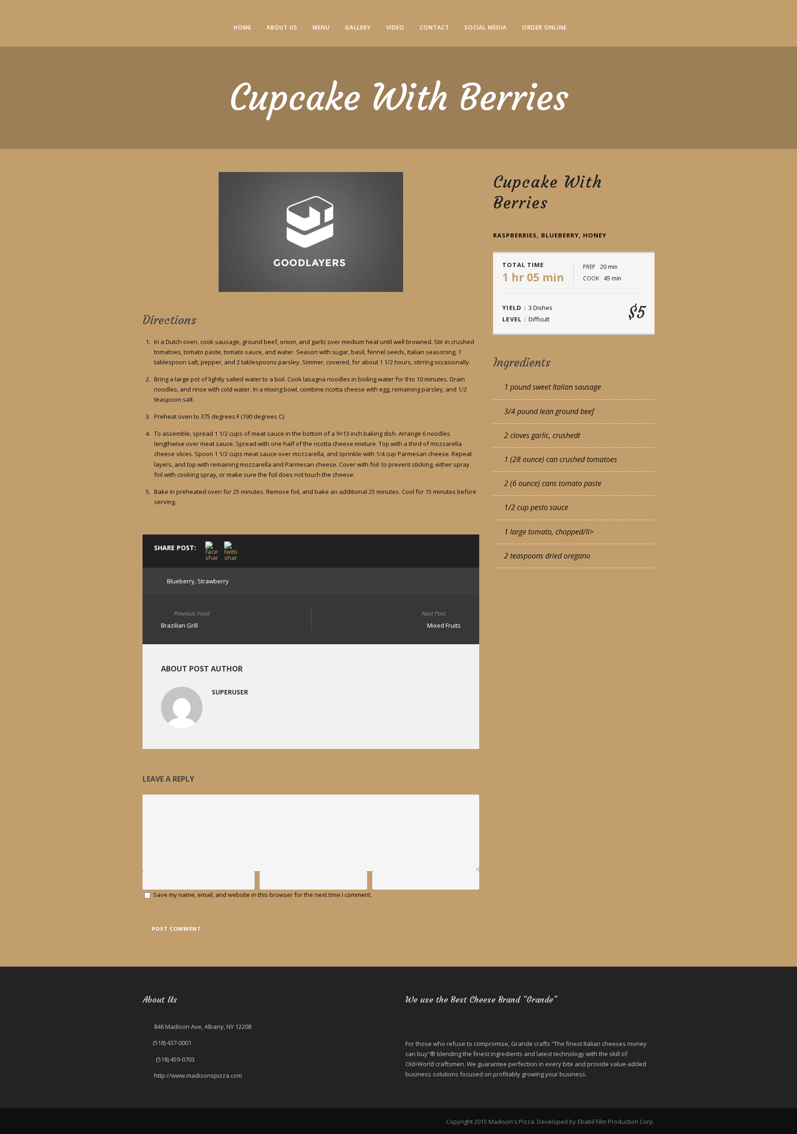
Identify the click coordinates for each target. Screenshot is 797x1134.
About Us (282, 27)
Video (395, 27)
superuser (230, 692)
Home (242, 27)
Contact (434, 27)
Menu (321, 27)
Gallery (358, 27)
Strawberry (213, 581)
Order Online (544, 27)
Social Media (485, 27)
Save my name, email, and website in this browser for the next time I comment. (262, 895)
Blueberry (181, 581)
